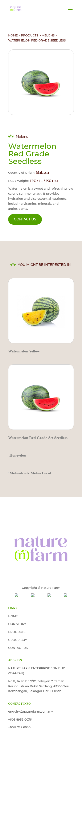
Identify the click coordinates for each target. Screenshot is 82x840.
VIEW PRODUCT (41, 310)
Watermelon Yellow (24, 351)
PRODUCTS (29, 35)
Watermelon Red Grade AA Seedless (37, 438)
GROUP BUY (17, 640)
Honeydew (17, 455)
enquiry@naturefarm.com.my (30, 711)
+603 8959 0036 (20, 719)
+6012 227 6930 (19, 727)
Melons (48, 35)
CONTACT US (25, 219)
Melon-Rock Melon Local (30, 473)
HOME (13, 35)
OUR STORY (17, 624)
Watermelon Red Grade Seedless (37, 40)
